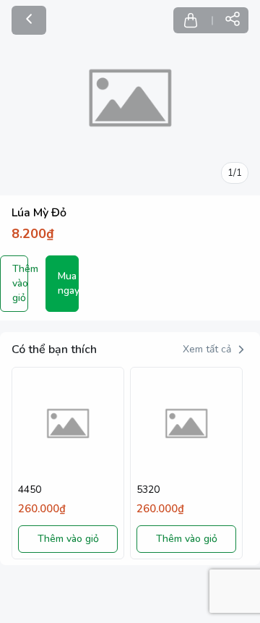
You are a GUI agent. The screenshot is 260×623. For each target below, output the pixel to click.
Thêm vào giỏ (19, 283)
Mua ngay (68, 283)
